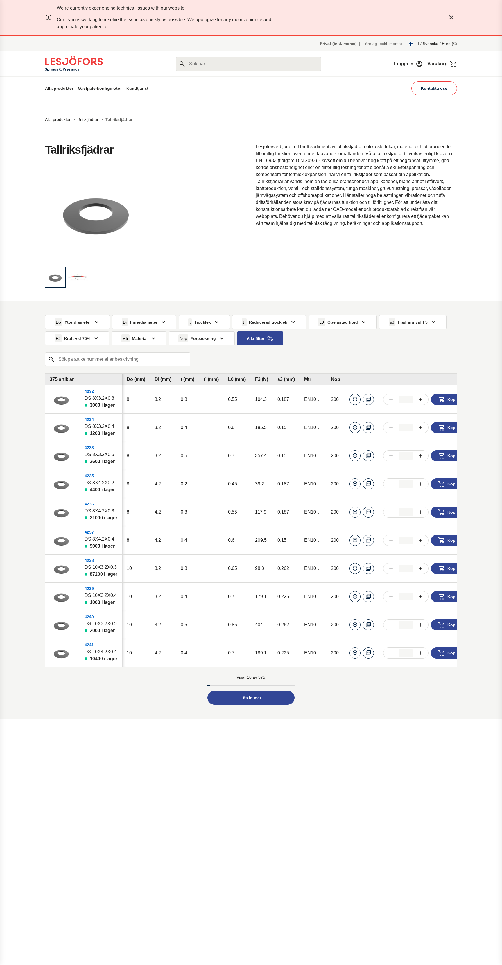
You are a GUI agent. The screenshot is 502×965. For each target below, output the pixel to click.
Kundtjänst (137, 88)
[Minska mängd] (391, 399)
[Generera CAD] (355, 399)
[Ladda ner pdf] (368, 399)
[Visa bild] (55, 277)
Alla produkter (59, 88)
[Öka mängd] (420, 399)
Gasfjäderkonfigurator (100, 88)
